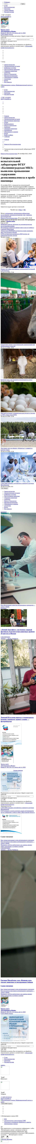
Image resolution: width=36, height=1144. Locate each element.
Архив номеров (9, 10)
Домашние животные (10, 71)
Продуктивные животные (12, 69)
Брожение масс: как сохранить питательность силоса (16, 379)
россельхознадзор (6, 216)
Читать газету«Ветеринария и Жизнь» (8, 30)
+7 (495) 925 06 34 (6, 1097)
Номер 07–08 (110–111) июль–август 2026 (13, 33)
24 (2, 43)
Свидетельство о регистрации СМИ (15, 1120)
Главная (6, 139)
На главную (4, 488)
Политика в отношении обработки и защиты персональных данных (17, 1123)
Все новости (8, 82)
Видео (6, 80)
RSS (5, 1119)
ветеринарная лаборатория (21, 213)
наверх (3, 1065)
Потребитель (8, 130)
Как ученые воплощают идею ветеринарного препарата (17, 840)
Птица (6, 122)
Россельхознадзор (9, 7)
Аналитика (7, 79)
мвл (24, 215)
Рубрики (7, 2)
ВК (25, 210)
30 (2, 1049)
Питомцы (3, 608)
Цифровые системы (10, 68)
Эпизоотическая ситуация (12, 66)
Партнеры (7, 9)
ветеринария (9, 213)
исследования (5, 215)
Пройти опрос (10, 221)
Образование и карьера (11, 77)
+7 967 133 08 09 (6, 97)
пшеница (29, 215)
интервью (4, 512)
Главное (6, 116)
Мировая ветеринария (10, 76)
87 (5, 43)
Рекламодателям (9, 12)
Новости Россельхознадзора (12, 144)
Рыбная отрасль (9, 124)
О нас (6, 5)
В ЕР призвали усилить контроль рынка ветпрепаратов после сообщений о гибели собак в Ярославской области (18, 811)
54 (5, 1049)
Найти (23, 4)
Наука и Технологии (10, 74)
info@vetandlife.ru (6, 16)
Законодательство (9, 64)
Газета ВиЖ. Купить (7, 34)
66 (4, 799)
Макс (20, 210)
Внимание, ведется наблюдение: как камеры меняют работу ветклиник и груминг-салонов (16, 845)
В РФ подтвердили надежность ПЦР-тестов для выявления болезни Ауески (15, 234)
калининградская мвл (16, 215)
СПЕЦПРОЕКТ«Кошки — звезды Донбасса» (9, 637)
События (7, 136)
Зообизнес (7, 72)
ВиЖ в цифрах (8, 135)
